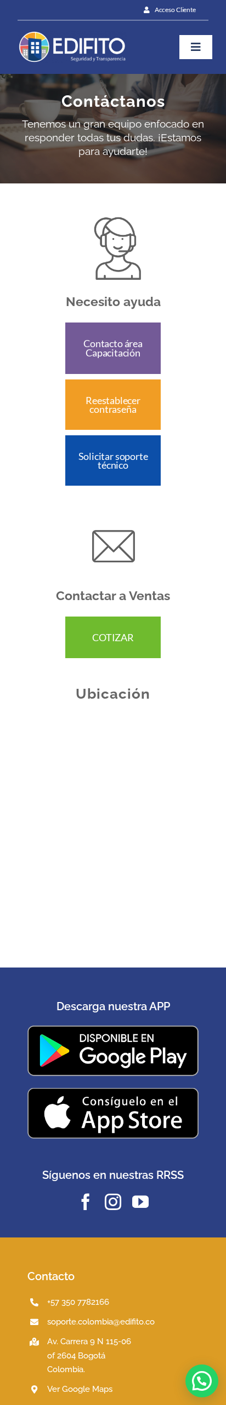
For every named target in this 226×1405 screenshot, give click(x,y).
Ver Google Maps (79, 1389)
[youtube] (140, 1202)
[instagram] (113, 1202)
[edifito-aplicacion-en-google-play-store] (113, 1029)
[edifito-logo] (72, 35)
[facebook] (85, 1202)
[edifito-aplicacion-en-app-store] (113, 1091)
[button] (201, 1380)
